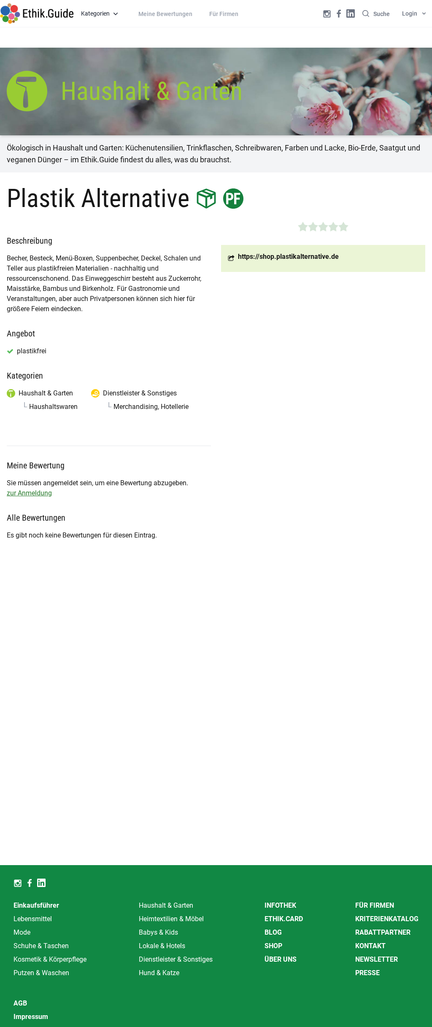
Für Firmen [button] (223, 14)
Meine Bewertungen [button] (165, 14)
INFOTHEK (280, 905)
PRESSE (367, 973)
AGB (20, 1003)
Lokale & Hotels (162, 946)
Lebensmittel (33, 919)
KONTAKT (370, 946)
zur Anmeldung (29, 493)
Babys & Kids (158, 932)
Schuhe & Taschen (41, 946)
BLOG (273, 932)
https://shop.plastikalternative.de (288, 257)
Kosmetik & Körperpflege (50, 959)
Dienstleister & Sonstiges (176, 959)
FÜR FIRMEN (374, 905)
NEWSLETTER (376, 959)
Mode (22, 932)
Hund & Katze (159, 973)
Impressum (31, 1017)
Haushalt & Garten (166, 905)
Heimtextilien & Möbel (171, 919)
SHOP (273, 946)
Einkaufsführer (36, 905)
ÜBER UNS (281, 959)
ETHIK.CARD (284, 919)
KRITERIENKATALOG (386, 919)
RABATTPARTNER (382, 932)
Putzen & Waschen (41, 973)
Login (409, 13)
